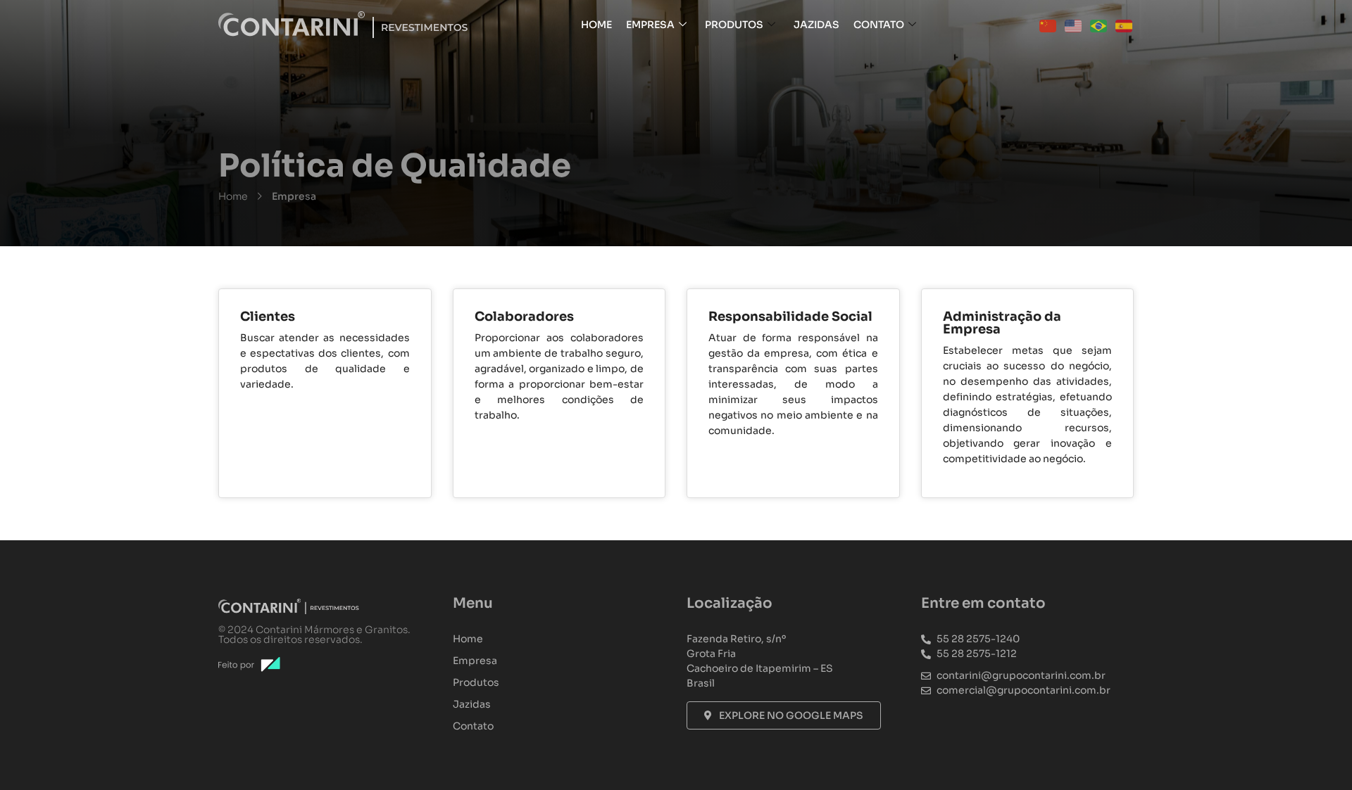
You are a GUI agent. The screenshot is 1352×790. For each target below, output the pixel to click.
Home (596, 24)
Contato (878, 24)
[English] (1074, 25)
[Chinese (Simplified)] (1048, 25)
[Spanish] (1124, 25)
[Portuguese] (1099, 25)
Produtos (734, 24)
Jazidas (816, 24)
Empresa (650, 24)
